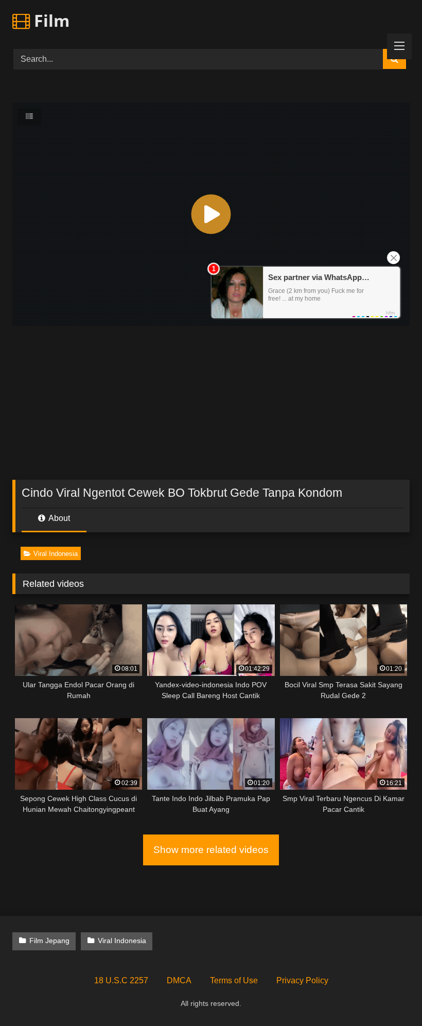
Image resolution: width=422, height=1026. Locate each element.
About (58, 518)
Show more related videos (211, 849)
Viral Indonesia (55, 554)
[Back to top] (390, 995)
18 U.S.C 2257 (121, 980)
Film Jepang (49, 940)
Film (49, 20)
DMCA (179, 980)
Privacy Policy (302, 980)
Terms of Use (234, 980)
